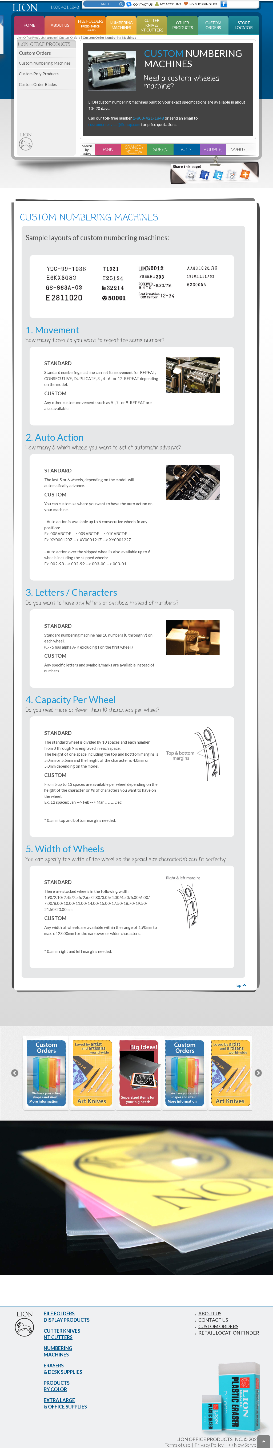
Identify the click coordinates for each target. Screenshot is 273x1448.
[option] (44, 1073)
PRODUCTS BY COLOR (57, 1386)
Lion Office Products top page (37, 37)
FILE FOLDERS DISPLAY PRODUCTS (67, 1317)
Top (238, 985)
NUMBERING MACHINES (58, 1351)
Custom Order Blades (38, 84)
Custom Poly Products (39, 73)
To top (263, 1441)
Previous (14, 1073)
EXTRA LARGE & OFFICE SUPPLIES (65, 1403)
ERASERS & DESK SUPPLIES (63, 1369)
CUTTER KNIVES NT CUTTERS (62, 1334)
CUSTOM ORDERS (218, 1326)
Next (258, 1073)
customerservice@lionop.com (114, 124)
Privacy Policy (209, 1445)
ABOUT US (209, 1313)
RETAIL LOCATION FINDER (228, 1333)
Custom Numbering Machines (45, 63)
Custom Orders (70, 37)
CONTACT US (213, 1320)
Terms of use (177, 1445)
